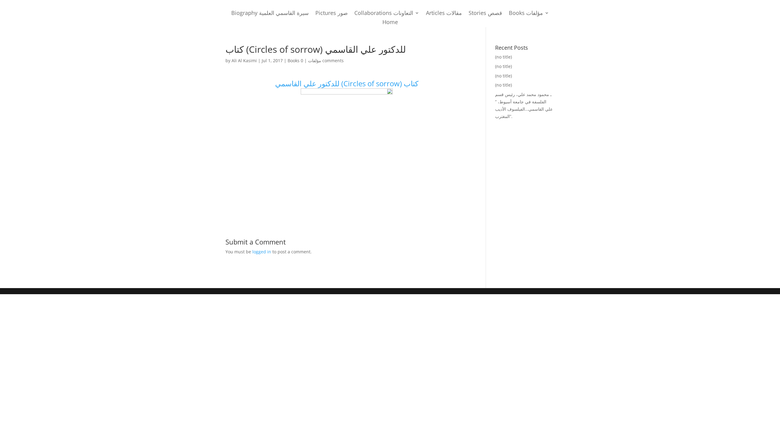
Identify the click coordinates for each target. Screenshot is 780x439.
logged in (261, 252)
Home (390, 23)
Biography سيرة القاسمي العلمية (270, 13)
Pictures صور (331, 13)
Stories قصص (485, 13)
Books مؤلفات (526, 13)
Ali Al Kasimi (244, 60)
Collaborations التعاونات (383, 13)
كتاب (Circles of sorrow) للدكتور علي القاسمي (346, 83)
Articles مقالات (444, 13)
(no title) (503, 57)
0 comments (322, 60)
